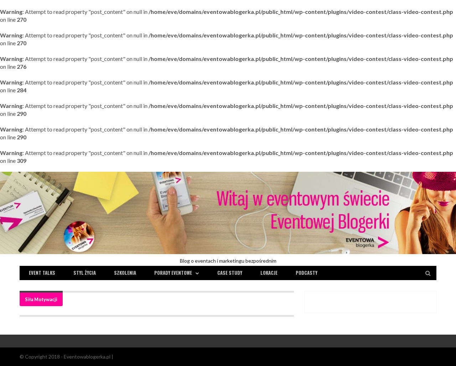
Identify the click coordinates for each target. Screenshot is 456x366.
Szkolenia (125, 272)
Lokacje (269, 272)
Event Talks (42, 272)
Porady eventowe (173, 272)
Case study (229, 272)
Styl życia (84, 272)
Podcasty (306, 272)
